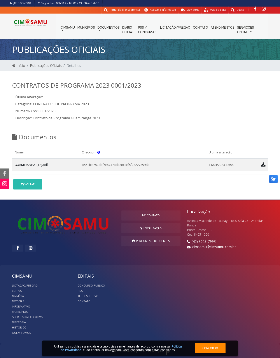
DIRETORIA (19, 322)
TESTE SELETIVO (88, 296)
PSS (80, 291)
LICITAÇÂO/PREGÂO (175, 27)
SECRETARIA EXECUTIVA (27, 317)
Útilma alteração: (29, 97)
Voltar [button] (29, 184)
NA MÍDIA (18, 296)
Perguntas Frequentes (152, 241)
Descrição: (23, 118)
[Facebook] (255, 9)
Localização (152, 228)
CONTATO (200, 27)
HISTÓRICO (19, 327)
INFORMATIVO (21, 306)
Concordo (210, 348)
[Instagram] (263, 9)
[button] (98, 152)
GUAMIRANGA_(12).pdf (31, 165)
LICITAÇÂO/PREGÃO (25, 285)
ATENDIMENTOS (222, 27)
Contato (152, 215)
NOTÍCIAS (18, 301)
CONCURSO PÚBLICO (91, 285)
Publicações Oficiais (46, 65)
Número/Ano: (26, 111)
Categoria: (23, 104)
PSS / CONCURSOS (148, 30)
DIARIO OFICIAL (128, 30)
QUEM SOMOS (21, 333)
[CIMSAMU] (30, 21)
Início (20, 65)
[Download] (263, 164)
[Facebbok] (17, 248)
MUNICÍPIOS (86, 27)
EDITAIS (17, 291)
